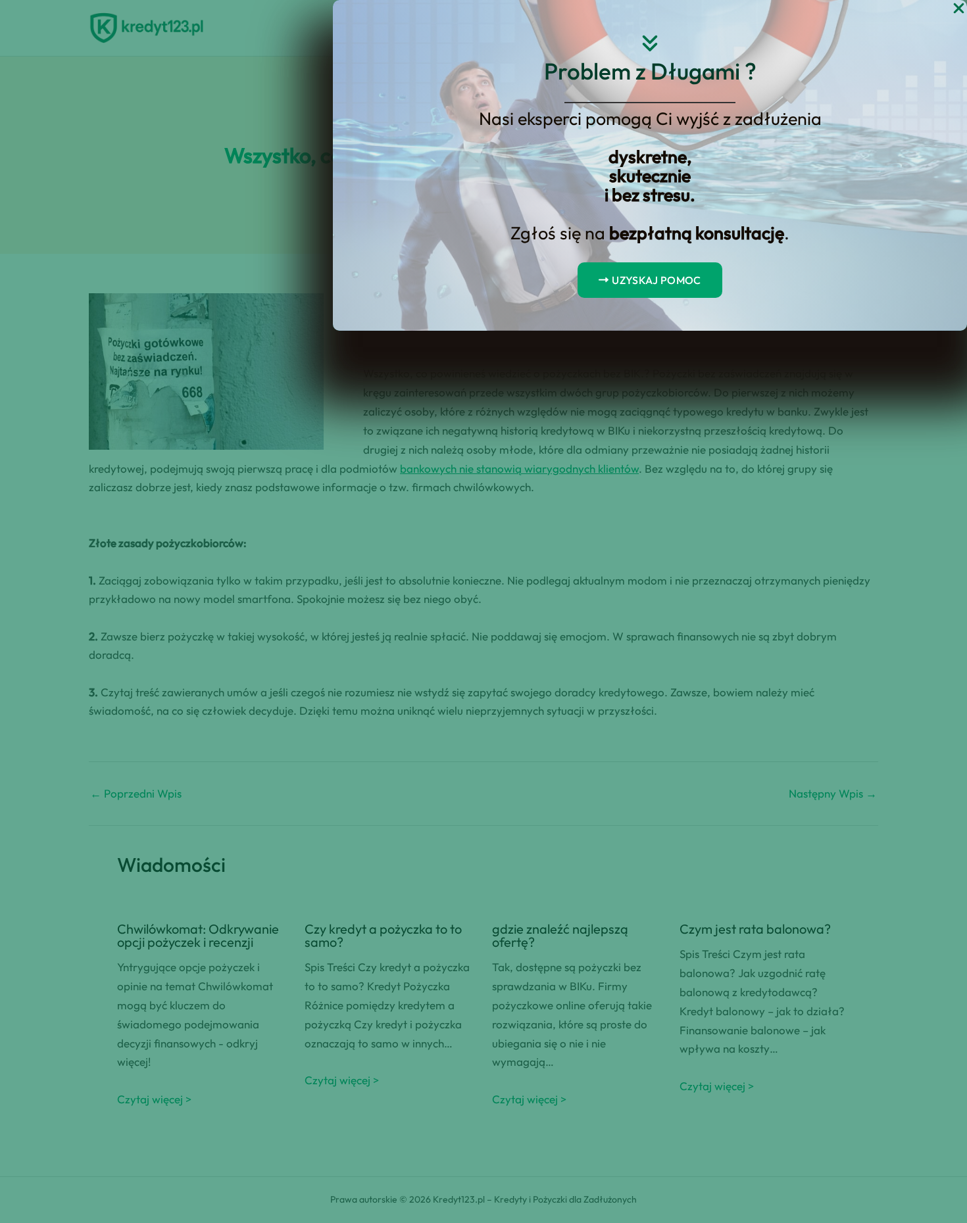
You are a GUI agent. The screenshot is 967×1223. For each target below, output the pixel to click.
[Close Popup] (959, 9)
